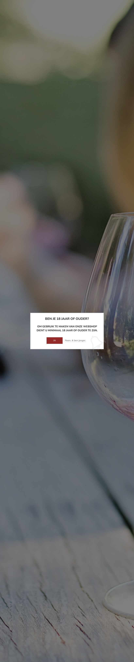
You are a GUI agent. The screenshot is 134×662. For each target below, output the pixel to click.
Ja (54, 340)
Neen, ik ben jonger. (75, 340)
